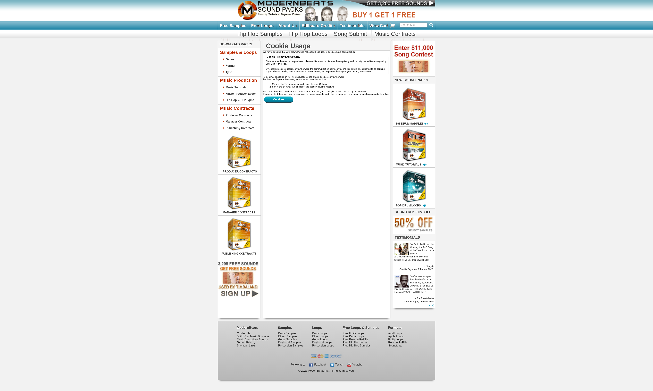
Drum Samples (287, 333)
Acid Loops (395, 333)
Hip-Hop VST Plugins (240, 100)
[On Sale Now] (413, 233)
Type (229, 72)
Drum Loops (319, 333)
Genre (230, 59)
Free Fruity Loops (353, 333)
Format (230, 65)
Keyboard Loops (322, 342)
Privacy (250, 342)
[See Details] (239, 152)
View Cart (379, 25)
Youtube (356, 364)
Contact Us (243, 333)
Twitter (338, 364)
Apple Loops (396, 336)
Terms (240, 342)
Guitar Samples (287, 339)
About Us (287, 25)
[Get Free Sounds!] (238, 296)
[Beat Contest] (413, 75)
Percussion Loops (323, 345)
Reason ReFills (397, 342)
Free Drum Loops (353, 336)
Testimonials (352, 25)
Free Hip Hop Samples (357, 345)
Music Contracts (395, 34)
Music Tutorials (236, 87)
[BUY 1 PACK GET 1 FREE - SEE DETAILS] (414, 100)
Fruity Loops (395, 339)
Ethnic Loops (320, 336)
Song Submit (350, 34)
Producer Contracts (239, 115)
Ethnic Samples (287, 336)
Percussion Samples (290, 345)
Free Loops (262, 25)
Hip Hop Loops (308, 34)
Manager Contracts (238, 121)
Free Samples (233, 25)
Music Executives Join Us (252, 339)
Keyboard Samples (289, 342)
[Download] (403, 100)
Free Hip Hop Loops (355, 342)
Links (252, 345)
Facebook (319, 364)
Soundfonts (395, 345)
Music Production (238, 80)
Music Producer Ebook (241, 93)
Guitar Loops (320, 339)
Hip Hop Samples (260, 34)
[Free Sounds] (398, 3)
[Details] (425, 100)
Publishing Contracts (240, 128)
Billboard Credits (318, 25)
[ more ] (430, 305)
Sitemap (242, 345)
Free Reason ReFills (355, 339)
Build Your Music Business (253, 336)
